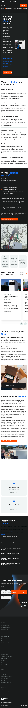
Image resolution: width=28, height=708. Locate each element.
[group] (11, 299)
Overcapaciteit (4, 638)
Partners (3, 680)
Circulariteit (4, 678)
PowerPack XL (4, 629)
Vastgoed (3, 664)
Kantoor (3, 662)
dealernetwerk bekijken (8, 219)
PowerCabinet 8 (5, 627)
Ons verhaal (4, 672)
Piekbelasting (4, 643)
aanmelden (7, 72)
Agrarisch (3, 658)
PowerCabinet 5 (5, 625)
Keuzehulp (23, 5)
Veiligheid (3, 674)
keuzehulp (11, 531)
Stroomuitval (4, 647)
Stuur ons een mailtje (8, 440)
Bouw (2, 660)
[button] (21, 323)
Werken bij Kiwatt (5, 682)
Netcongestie (4, 636)
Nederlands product (6, 676)
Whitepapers (4, 690)
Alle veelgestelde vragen (9, 536)
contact (3, 534)
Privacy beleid (4, 705)
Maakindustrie (4, 654)
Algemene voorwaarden (6, 702)
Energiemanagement (6, 640)
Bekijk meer (22, 273)
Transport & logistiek (6, 656)
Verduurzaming (4, 645)
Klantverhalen (4, 692)
